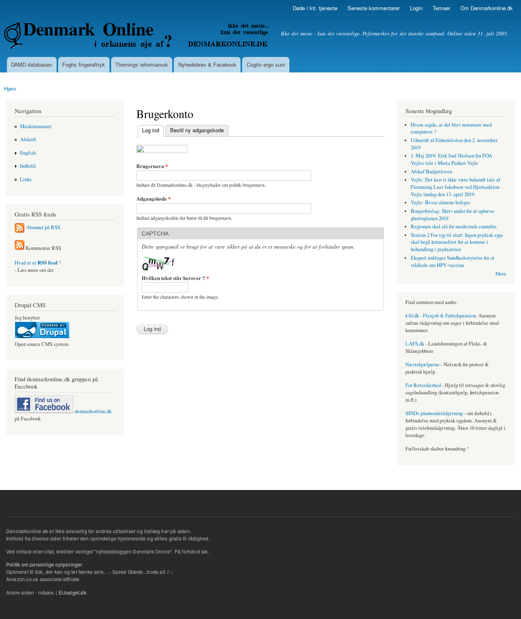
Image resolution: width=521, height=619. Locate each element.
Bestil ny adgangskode (197, 130)
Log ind (148, 130)
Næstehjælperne (422, 364)
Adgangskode (153, 198)
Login (416, 8)
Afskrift (28, 139)
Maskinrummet (36, 126)
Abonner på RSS (43, 227)
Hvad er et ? (38, 262)
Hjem (10, 88)
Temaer (441, 8)
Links (26, 179)
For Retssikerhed (423, 385)
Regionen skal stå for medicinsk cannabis (454, 226)
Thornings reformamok (141, 64)
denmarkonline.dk (92, 411)
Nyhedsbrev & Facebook (207, 64)
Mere (500, 273)
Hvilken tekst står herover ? (175, 278)
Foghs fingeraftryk (83, 64)
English (28, 152)
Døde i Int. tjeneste (315, 8)
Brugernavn (152, 166)
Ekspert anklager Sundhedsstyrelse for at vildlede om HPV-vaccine (453, 261)
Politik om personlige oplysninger (44, 564)
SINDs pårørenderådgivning (434, 413)
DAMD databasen (31, 64)
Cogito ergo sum (266, 64)
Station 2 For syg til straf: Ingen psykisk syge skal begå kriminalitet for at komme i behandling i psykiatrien (457, 242)
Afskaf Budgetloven (431, 171)
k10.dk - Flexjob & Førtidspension (440, 315)
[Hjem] (137, 36)
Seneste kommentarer (374, 8)
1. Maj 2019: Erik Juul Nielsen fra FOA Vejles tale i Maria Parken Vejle (451, 159)
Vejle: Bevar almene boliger (440, 202)
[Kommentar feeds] (19, 248)
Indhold (27, 165)
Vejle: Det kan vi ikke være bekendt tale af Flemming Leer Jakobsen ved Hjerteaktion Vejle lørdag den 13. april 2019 (455, 187)
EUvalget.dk (72, 592)
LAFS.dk (414, 343)
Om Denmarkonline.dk (486, 8)
